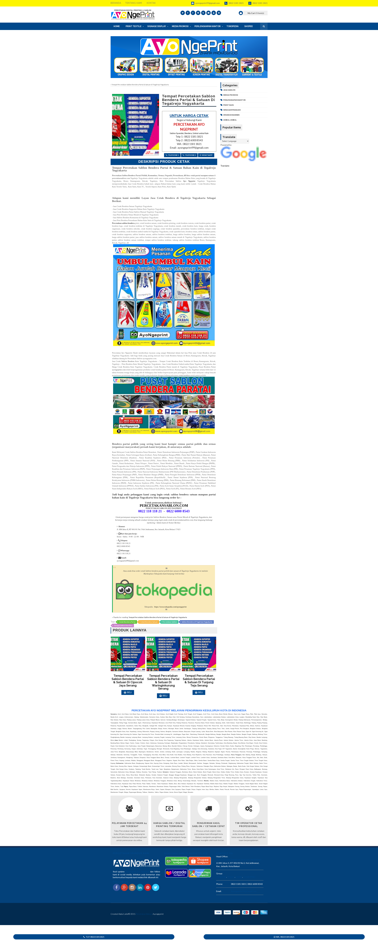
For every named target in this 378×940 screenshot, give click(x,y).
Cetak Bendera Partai (127, 622)
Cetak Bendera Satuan (149, 622)
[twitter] (182, 13)
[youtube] (213, 13)
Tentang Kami (133, 3)
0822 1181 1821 (236, 3)
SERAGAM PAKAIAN (232, 110)
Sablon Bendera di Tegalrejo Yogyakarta (197, 622)
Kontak (151, 3)
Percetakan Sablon (169, 622)
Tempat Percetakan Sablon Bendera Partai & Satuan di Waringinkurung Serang (163, 682)
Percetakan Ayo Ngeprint (137, 871)
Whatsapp (207, 155)
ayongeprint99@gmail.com (207, 3)
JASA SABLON (229, 90)
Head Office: (222, 856)
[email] (208, 13)
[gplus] (193, 13)
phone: (219, 884)
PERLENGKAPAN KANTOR (234, 100)
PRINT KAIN (228, 105)
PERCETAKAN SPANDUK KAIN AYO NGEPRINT (238, 859)
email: (218, 891)
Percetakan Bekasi (144, 914)
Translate (224, 165)
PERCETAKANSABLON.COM (164, 505)
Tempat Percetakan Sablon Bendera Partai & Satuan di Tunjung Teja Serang (199, 680)
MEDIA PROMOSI (230, 95)
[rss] (203, 13)
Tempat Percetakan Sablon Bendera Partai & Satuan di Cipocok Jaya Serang (128, 680)
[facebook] (188, 13)
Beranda (116, 3)
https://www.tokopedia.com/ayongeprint (170, 607)
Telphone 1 (173, 155)
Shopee (230, 876)
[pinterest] (219, 13)
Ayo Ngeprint (188, 181)
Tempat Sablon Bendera (123, 625)
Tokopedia (221, 876)
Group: (219, 873)
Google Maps (249, 876)
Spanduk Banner (231, 115)
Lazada (239, 876)
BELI (129, 692)
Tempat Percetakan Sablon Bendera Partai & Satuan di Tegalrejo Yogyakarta (158, 617)
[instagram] (198, 13)
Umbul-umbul (230, 120)
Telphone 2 (190, 155)
